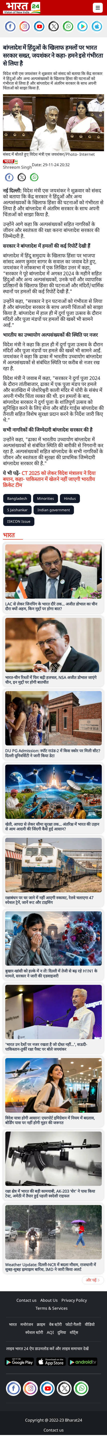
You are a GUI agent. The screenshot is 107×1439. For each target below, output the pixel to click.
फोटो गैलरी (73, 1324)
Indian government (54, 509)
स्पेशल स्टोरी (34, 1332)
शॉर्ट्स (74, 1332)
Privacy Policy (74, 1300)
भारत (13, 1324)
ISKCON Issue (18, 521)
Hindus (70, 498)
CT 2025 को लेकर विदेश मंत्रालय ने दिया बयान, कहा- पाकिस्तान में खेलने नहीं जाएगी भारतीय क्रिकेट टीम (49, 479)
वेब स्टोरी (55, 1324)
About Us (49, 1300)
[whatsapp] (34, 177)
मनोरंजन (26, 1324)
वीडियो (90, 1324)
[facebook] (9, 177)
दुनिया (61, 1332)
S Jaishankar (17, 509)
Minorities (45, 498)
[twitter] (22, 177)
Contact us (26, 1300)
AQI (50, 1332)
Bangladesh (17, 498)
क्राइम (41, 1324)
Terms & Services (52, 1308)
